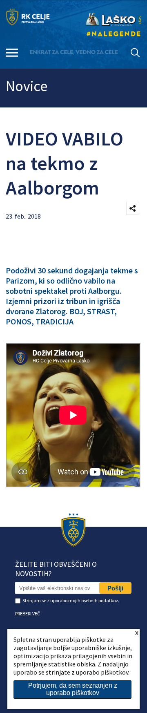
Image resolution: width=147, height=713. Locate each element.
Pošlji (115, 588)
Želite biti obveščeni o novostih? (56, 568)
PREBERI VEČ (27, 613)
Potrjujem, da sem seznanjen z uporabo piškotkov (72, 689)
